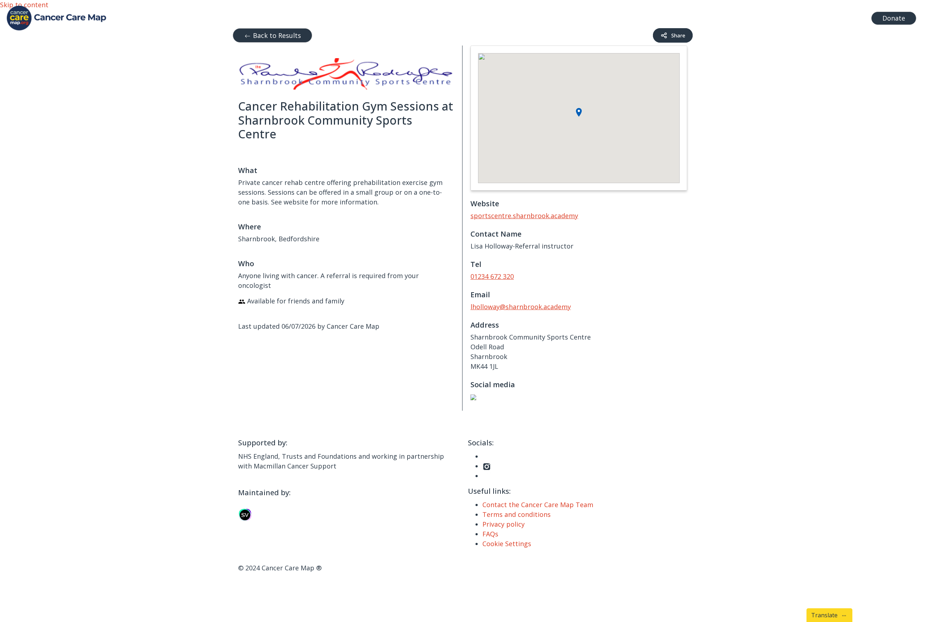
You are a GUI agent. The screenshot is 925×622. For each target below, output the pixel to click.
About (756, 16)
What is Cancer (697, 16)
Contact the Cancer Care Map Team (537, 504)
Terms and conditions (516, 514)
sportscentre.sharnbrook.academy (524, 215)
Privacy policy (503, 524)
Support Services (635, 16)
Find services (845, 16)
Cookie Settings (506, 543)
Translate (825, 615)
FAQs (490, 534)
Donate (893, 18)
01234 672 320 (492, 276)
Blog (733, 16)
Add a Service (798, 16)
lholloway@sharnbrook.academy (520, 306)
